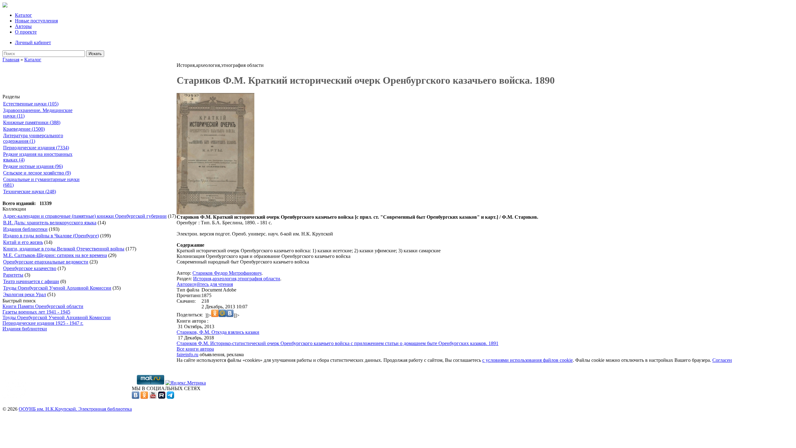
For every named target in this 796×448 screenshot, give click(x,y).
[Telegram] (170, 397)
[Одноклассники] (144, 397)
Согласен (722, 360)
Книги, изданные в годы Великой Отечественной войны (63, 248)
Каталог (23, 15)
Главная (10, 59)
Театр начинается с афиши (31, 281)
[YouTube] (153, 397)
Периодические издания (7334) (36, 147)
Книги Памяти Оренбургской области (42, 306)
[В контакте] (135, 397)
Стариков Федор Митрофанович (226, 273)
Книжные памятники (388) (31, 122)
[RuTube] (161, 397)
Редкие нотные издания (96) (33, 166)
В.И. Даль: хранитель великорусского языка (49, 222)
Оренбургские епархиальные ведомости (45, 261)
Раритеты (13, 275)
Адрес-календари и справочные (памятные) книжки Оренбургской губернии (85, 216)
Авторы (23, 26)
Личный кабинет (33, 42)
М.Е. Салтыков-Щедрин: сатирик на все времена (55, 255)
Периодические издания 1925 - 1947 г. (42, 323)
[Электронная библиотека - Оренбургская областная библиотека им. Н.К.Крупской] (4, 5)
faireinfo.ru (187, 354)
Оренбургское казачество (29, 268)
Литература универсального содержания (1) (33, 138)
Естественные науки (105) (30, 103)
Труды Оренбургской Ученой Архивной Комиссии (57, 288)
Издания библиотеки (25, 229)
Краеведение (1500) (24, 129)
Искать (95, 53)
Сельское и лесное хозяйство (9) (37, 172)
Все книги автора (195, 349)
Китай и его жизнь (23, 242)
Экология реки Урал (24, 294)
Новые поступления (36, 20)
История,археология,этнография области (236, 278)
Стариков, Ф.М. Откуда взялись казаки (218, 332)
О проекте (26, 32)
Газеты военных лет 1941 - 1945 (36, 312)
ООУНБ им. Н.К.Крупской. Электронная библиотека (75, 409)
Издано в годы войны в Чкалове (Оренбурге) (51, 235)
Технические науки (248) (29, 191)
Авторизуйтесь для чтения (205, 284)
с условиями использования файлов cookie (527, 360)
